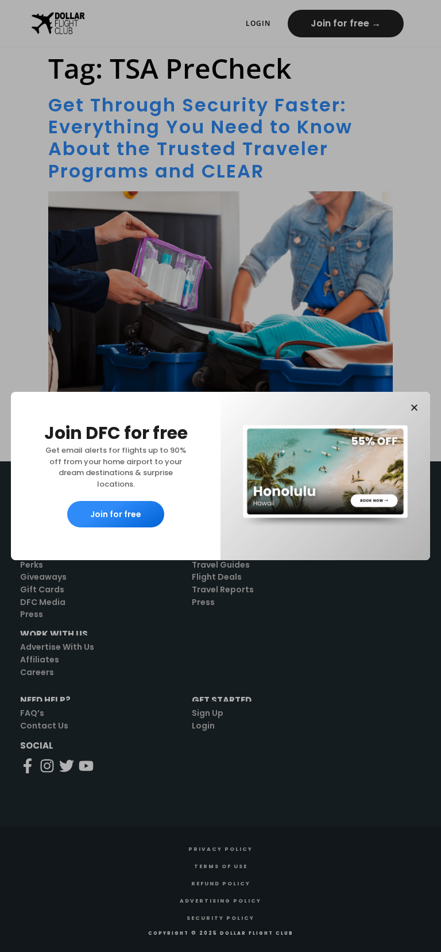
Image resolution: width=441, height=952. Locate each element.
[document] (220, 476)
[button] (414, 407)
